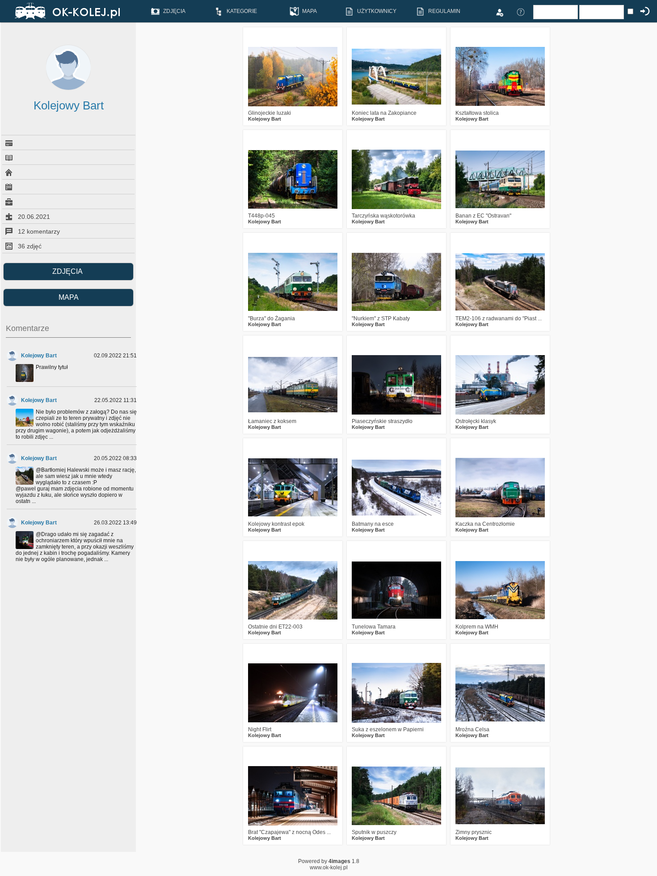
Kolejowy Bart (39, 355)
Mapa (69, 297)
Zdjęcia (68, 271)
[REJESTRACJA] (499, 11)
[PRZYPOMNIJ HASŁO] (521, 11)
